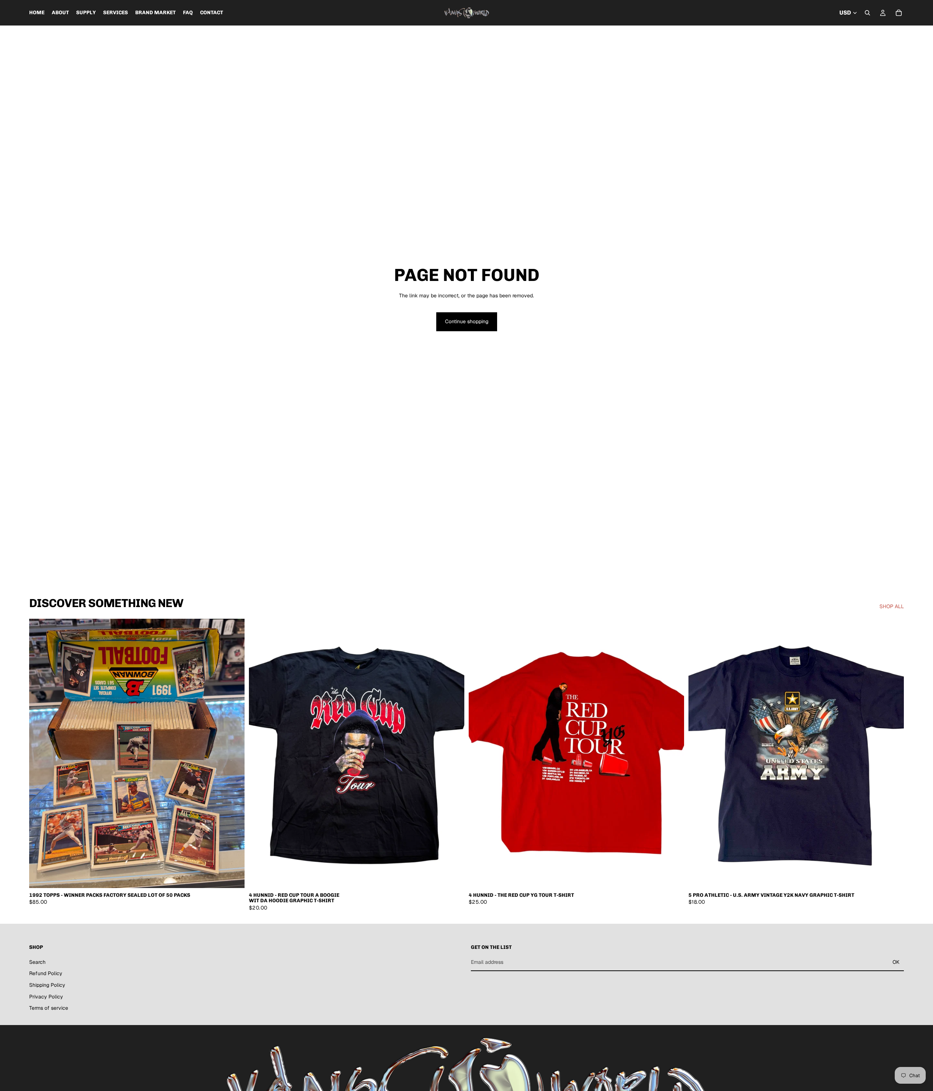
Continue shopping (466, 321)
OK (896, 962)
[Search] (867, 13)
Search (37, 962)
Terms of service (48, 1008)
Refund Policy (45, 973)
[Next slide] (234, 754)
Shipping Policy (47, 985)
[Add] (233, 876)
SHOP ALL (891, 606)
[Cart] (899, 13)
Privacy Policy (46, 996)
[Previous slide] (40, 754)
